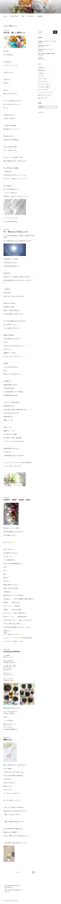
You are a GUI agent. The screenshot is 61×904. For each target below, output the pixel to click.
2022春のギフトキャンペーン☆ (45, 49)
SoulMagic (40, 67)
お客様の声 (40, 70)
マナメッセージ (41, 89)
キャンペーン (41, 78)
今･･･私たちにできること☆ (15, 232)
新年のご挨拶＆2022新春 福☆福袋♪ (46, 53)
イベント (40, 75)
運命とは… (8, 739)
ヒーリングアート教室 (43, 87)
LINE (23, 16)
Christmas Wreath (11, 651)
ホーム (5, 16)
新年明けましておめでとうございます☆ (47, 41)
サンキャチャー (41, 81)
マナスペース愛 (21, 5)
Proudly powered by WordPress (10, 900)
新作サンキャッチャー (43, 95)
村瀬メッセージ (41, 98)
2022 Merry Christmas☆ (44, 45)
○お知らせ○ (40, 57)
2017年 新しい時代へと (14, 32)
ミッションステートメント (44, 92)
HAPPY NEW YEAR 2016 (16, 500)
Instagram (39, 16)
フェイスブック (30, 16)
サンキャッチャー (42, 84)
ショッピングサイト (14, 16)
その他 (39, 73)
